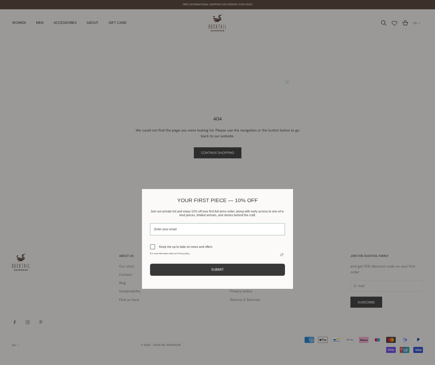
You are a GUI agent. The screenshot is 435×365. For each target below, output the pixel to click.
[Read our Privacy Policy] (282, 255)
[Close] (287, 82)
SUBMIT (217, 269)
